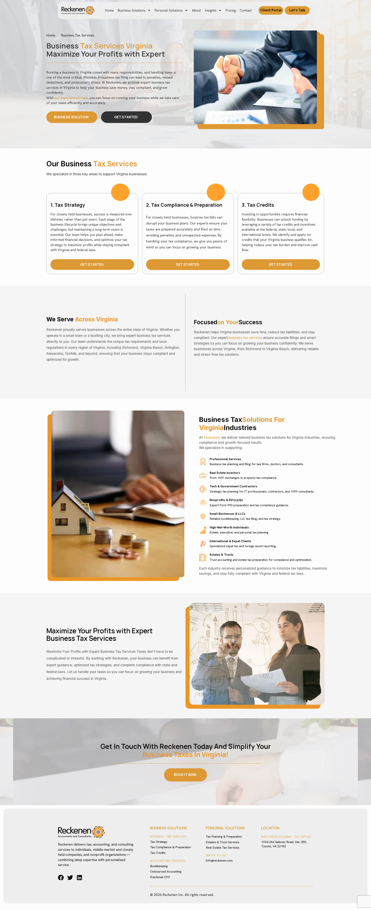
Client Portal (271, 10)
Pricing (230, 10)
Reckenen (212, 437)
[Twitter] (70, 877)
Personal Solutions (169, 10)
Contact (246, 10)
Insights (210, 10)
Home (109, 10)
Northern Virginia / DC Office (286, 836)
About (196, 10)
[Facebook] (61, 877)
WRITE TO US (216, 855)
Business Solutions (132, 10)
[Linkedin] (79, 877)
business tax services (245, 338)
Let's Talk (297, 10)
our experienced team (71, 98)
